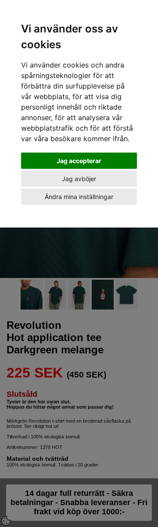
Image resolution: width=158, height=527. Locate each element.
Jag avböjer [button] (79, 178)
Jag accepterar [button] (79, 160)
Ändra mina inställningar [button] (79, 196)
